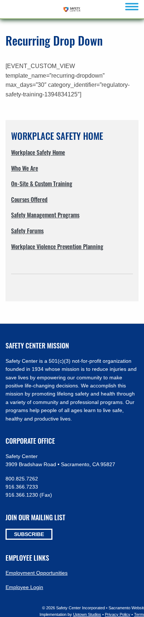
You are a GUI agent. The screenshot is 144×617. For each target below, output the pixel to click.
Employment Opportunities (37, 573)
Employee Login (24, 587)
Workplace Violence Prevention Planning (57, 246)
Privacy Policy (117, 614)
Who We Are (24, 168)
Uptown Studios (87, 614)
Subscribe (29, 534)
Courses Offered (29, 199)
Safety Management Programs (45, 214)
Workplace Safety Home (38, 152)
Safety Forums (27, 230)
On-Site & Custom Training (41, 183)
